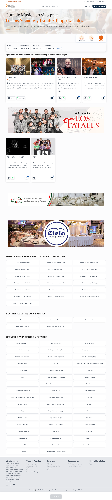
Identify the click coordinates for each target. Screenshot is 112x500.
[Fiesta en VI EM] (43, 146)
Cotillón (22, 377)
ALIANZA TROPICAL (90, 77)
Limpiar (59, 48)
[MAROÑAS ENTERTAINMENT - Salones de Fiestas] (56, 200)
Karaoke (89, 404)
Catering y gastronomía (56, 370)
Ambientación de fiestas (89, 350)
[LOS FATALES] (37, 62)
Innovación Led (22, 404)
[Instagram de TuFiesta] (7, 484)
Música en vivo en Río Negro (89, 283)
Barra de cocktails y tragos (89, 356)
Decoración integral (89, 377)
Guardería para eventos (56, 397)
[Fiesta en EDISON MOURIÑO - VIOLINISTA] (69, 67)
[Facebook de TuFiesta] (10, 484)
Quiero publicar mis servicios (13, 1)
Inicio (86, 6)
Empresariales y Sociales (33, 470)
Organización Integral (56, 417)
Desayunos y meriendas (22, 384)
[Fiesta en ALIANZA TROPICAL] (94, 67)
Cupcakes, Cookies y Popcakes (56, 377)
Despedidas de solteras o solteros (56, 384)
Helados (89, 397)
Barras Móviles (22, 363)
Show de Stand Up (56, 438)
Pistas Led (89, 417)
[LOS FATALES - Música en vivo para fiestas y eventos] (56, 120)
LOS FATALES (11, 77)
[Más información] (59, 98)
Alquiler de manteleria (22, 350)
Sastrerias (89, 431)
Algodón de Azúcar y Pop (22, 343)
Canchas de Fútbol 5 (22, 326)
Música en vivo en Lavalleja (56, 276)
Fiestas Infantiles (31, 464)
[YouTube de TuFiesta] (14, 484)
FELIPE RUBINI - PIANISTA (15, 157)
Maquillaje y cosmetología (56, 411)
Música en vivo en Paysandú (55, 283)
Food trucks (56, 390)
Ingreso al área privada (74, 466)
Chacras (22, 320)
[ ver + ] (8, 28)
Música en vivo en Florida (22, 276)
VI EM (34, 157)
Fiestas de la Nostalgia (32, 472)
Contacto (49, 468)
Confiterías (89, 370)
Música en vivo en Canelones (56, 262)
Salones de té (89, 320)
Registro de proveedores (75, 464)
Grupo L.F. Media (78, 490)
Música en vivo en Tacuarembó (89, 296)
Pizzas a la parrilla (22, 424)
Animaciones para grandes (56, 356)
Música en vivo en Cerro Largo (89, 262)
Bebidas (56, 363)
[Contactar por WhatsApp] (63, 98)
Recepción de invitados (56, 424)
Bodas (28, 468)
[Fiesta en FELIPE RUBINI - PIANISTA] (18, 146)
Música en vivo (22, 417)
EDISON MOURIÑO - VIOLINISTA (68, 77)
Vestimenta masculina (89, 445)
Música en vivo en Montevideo (23, 283)
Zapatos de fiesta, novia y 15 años (56, 451)
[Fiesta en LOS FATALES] (18, 66)
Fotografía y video (89, 390)
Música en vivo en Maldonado (89, 276)
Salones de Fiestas (56, 320)
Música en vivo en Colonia (22, 269)
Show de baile (22, 438)
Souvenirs (89, 438)
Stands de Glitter (23, 445)
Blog (90, 6)
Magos (23, 411)
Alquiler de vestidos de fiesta (55, 350)
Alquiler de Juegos (56, 343)
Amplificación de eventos (22, 356)
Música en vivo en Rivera (22, 290)
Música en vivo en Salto (89, 290)
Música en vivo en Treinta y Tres (22, 303)
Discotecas (89, 384)
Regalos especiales (89, 424)
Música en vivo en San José (22, 296)
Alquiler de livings (89, 343)
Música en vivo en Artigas (22, 262)
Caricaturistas (23, 370)
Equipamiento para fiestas (22, 390)
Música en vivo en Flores (89, 269)
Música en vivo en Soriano (56, 296)
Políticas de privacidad (53, 466)
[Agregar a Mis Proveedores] (52, 98)
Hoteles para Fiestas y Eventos (56, 326)
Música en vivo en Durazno (56, 269)
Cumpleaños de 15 (31, 466)
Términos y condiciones (54, 464)
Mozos (89, 411)
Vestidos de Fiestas (56, 445)
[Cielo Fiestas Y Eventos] (56, 233)
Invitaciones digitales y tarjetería (56, 404)
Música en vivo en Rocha (56, 290)
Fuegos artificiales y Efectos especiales (22, 397)
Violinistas (23, 451)
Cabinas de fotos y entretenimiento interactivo (89, 363)
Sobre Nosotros (51, 470)
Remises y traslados (23, 431)
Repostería (56, 431)
